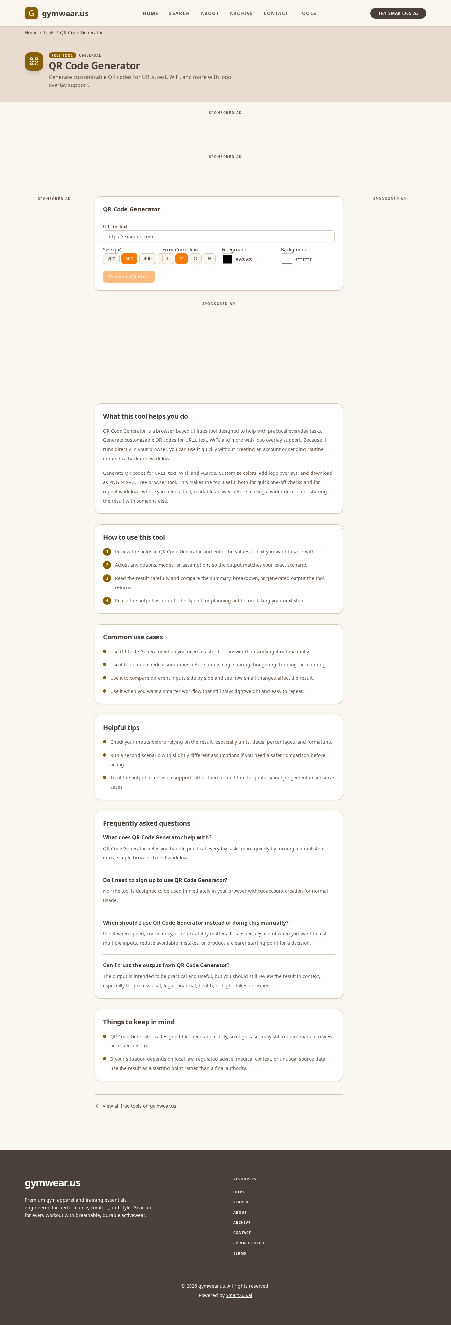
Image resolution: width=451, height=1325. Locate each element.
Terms (239, 1253)
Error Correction (180, 249)
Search (179, 13)
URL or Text (115, 226)
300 (129, 258)
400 (148, 258)
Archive (241, 13)
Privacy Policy (249, 1243)
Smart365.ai (239, 1295)
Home (151, 13)
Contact (276, 13)
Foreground (235, 249)
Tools (307, 13)
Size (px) (112, 249)
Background (294, 249)
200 (111, 258)
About (210, 13)
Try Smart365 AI (398, 13)
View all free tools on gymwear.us (139, 1106)
